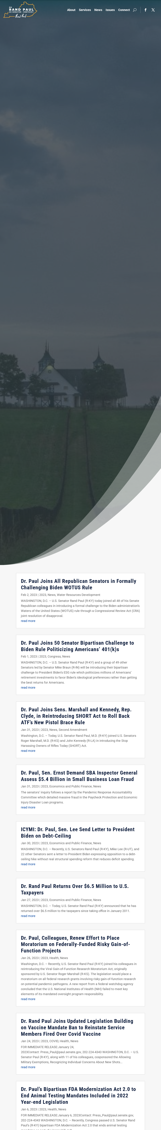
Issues (110, 10)
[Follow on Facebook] (145, 10)
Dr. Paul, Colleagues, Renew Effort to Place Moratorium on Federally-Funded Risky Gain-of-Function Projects (75, 944)
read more (28, 621)
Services (85, 10)
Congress (54, 656)
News (98, 10)
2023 (42, 595)
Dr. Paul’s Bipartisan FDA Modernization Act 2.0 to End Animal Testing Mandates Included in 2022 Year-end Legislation (78, 1095)
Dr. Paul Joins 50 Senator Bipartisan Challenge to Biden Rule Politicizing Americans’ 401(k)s (77, 646)
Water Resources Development (78, 595)
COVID (53, 1041)
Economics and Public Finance (70, 786)
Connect (124, 10)
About (71, 10)
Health (54, 958)
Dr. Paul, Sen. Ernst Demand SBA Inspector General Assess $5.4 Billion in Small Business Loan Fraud (79, 776)
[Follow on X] (153, 10)
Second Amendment (73, 730)
